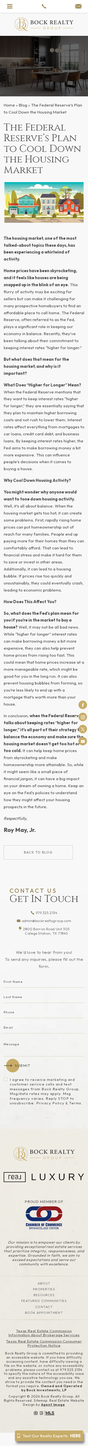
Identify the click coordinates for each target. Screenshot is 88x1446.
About (44, 1283)
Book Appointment (44, 1313)
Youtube (82, 741)
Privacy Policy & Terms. (59, 1103)
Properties (44, 1289)
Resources (44, 1295)
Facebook (82, 705)
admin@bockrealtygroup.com (46, 921)
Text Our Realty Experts (51, 1435)
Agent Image (53, 1404)
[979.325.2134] (44, 6)
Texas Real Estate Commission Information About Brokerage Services (43, 1333)
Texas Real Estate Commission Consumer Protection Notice (44, 1343)
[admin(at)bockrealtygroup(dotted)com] (78, 6)
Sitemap (41, 1400)
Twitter (82, 729)
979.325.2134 (46, 913)
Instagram (82, 717)
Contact (44, 1307)
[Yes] (5, 1079)
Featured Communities (44, 1301)
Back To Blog (38, 852)
